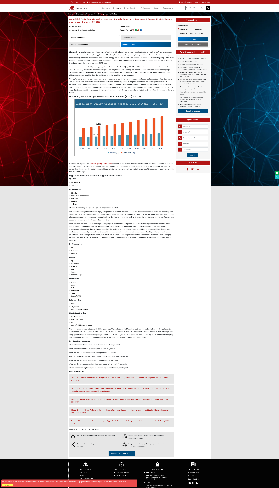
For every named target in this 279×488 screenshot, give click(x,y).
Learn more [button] (122, 481)
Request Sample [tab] (128, 44)
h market (100, 163)
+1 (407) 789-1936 (78, 2)
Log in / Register (186, 2)
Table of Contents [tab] (129, 37)
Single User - (191, 29)
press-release (194, 472)
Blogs (192, 475)
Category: (82, 30)
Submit (193, 155)
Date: (75, 27)
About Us (83, 472)
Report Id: (125, 27)
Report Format (126, 30)
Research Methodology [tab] (79, 44)
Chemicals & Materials (84, 14)
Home (70, 14)
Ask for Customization (192, 44)
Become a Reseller (86, 478)
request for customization (121, 453)
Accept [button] (7, 485)
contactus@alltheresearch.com (99, 2)
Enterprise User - (191, 34)
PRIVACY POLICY (121, 475)
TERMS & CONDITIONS (122, 472)
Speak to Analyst (193, 111)
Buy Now (193, 39)
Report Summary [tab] (77, 37)
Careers (83, 475)
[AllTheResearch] (79, 8)
